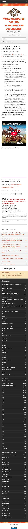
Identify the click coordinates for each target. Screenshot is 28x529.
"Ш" (14, 443)
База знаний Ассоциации (14, 385)
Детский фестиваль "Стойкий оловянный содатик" (14, 306)
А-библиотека (14, 457)
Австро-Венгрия (14, 374)
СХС (14, 350)
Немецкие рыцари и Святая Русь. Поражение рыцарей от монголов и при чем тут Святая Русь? (13, 234)
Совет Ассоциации (14, 290)
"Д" (14, 397)
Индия (14, 372)
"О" (14, 419)
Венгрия (14, 364)
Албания (14, 321)
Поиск (25, 39)
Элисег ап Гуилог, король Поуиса (10, 255)
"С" (14, 426)
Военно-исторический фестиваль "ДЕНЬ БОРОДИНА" (14, 300)
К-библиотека (14, 479)
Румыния (14, 345)
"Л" (14, 412)
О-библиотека (14, 489)
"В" (14, 392)
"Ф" (14, 434)
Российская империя (14, 347)
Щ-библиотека (14, 515)
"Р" (14, 424)
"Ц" (14, 439)
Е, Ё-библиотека (14, 469)
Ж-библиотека (14, 471)
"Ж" (14, 402)
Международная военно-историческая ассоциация (14, 285)
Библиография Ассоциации (14, 452)
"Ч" (14, 441)
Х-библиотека (14, 505)
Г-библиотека (14, 464)
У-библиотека (14, 501)
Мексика (14, 318)
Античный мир (5, 186)
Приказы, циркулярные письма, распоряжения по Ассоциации (14, 294)
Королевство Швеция (14, 369)
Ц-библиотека (14, 510)
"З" (14, 405)
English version (14, 380)
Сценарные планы (14, 297)
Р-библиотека (14, 493)
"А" (14, 388)
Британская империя (14, 323)
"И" (14, 407)
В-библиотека (14, 462)
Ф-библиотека (14, 503)
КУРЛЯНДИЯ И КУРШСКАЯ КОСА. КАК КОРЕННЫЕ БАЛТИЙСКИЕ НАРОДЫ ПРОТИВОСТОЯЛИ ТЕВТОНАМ (11, 246)
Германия (14, 340)
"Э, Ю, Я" (14, 448)
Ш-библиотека (14, 513)
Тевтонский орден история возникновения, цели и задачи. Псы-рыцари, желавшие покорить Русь (12, 240)
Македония (14, 352)
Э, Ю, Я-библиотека (14, 518)
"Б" (14, 390)
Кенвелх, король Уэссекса (8, 264)
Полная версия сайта (9, 41)
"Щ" (14, 446)
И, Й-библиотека (18, 56)
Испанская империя (14, 328)
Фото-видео (14, 378)
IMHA (14, 524)
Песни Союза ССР (14, 335)
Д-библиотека (14, 467)
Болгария (14, 355)
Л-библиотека (14, 481)
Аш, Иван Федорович (7, 261)
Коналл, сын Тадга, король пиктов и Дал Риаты (12, 251)
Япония (14, 362)
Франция (14, 338)
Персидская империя (14, 326)
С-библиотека (14, 496)
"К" (14, 409)
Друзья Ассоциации (14, 288)
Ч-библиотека (14, 508)
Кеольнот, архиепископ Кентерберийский (12, 258)
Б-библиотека (14, 459)
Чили (14, 313)
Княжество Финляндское (14, 367)
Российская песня (14, 360)
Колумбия (14, 316)
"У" (14, 431)
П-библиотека (14, 491)
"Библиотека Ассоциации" (8, 56)
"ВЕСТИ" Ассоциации (14, 383)
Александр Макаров (16, 184)
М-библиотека (14, 484)
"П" (14, 422)
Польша (14, 330)
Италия (14, 333)
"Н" (14, 417)
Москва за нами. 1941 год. (14, 303)
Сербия (14, 357)
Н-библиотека (14, 486)
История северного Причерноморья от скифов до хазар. (11, 48)
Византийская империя (7, 187)
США (14, 343)
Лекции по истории (14, 186)
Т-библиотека (14, 498)
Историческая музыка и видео (14, 311)
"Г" (14, 395)
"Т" (14, 429)
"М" (14, 414)
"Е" (14, 400)
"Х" (14, 436)
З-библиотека (14, 474)
